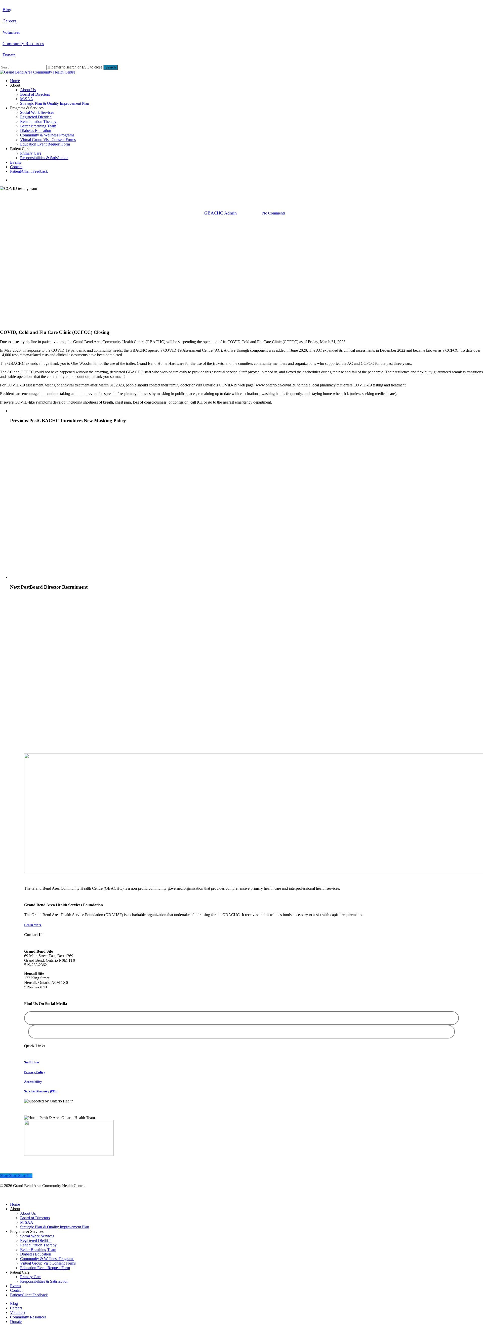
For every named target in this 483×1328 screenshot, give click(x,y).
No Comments (273, 213)
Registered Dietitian (36, 1240)
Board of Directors (35, 1218)
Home (15, 1204)
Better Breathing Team (38, 1249)
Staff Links (31, 1062)
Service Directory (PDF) (41, 1091)
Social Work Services (37, 1236)
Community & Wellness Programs (47, 1259)
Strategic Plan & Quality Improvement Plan (54, 1227)
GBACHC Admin (220, 213)
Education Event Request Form (45, 1268)
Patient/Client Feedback (29, 1295)
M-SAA (26, 1222)
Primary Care (30, 1277)
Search (110, 67)
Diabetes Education (35, 1254)
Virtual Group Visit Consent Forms (48, 1263)
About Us (28, 1213)
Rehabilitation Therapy (38, 1245)
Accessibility (33, 1082)
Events (15, 1286)
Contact (16, 1290)
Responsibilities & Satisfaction (44, 1281)
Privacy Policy (34, 1072)
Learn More (33, 925)
